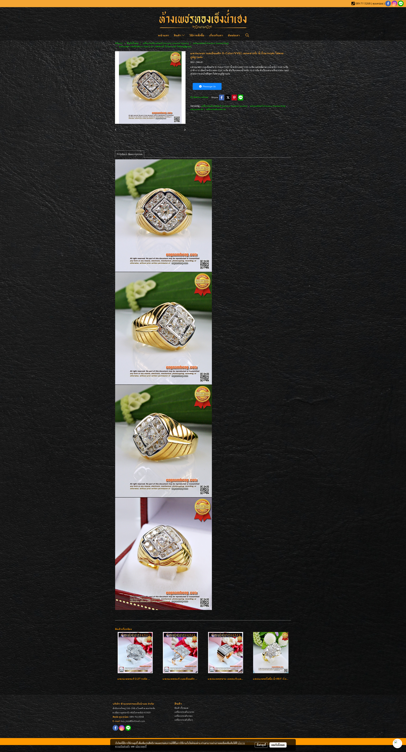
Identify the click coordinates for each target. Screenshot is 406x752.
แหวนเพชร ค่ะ (197, 109)
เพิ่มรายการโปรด (200, 97)
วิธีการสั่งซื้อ (197, 35)
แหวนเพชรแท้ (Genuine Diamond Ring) (268, 106)
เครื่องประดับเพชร (184, 711)
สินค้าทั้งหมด (181, 707)
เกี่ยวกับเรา (216, 35)
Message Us (209, 86)
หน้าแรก (163, 35)
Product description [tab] (129, 154)
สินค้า (178, 35)
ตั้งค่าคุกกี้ (261, 744)
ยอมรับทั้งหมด (278, 744)
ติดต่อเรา (234, 35)
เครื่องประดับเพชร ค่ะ (216, 109)
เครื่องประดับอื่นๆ (183, 719)
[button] (247, 35)
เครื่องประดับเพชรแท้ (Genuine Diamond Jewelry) (224, 106)
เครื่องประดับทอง (183, 715)
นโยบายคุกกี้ (141, 746)
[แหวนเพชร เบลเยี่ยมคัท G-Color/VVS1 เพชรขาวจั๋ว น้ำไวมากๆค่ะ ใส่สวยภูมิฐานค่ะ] (150, 87)
